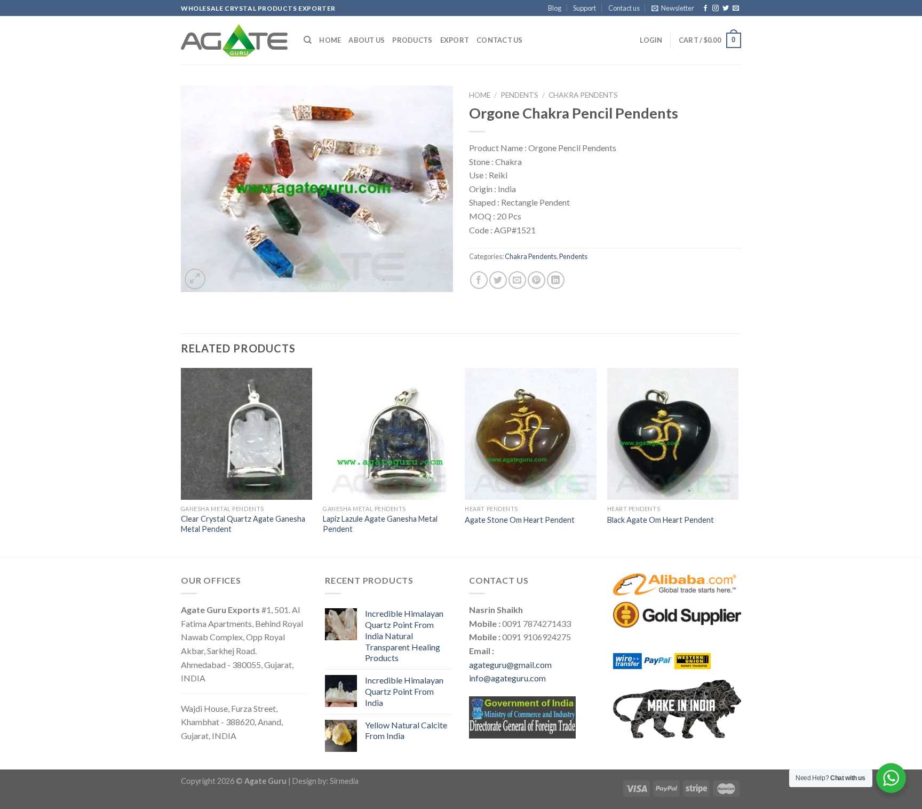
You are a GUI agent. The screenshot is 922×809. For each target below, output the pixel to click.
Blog (554, 8)
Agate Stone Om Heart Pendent (520, 519)
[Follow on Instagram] (715, 8)
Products (412, 40)
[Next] (738, 461)
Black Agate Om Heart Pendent (660, 519)
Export (455, 40)
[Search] (308, 40)
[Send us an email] (736, 8)
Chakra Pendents (583, 95)
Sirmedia (344, 781)
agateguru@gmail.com (510, 664)
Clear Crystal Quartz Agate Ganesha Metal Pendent (243, 523)
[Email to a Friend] (517, 280)
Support (584, 8)
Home (330, 40)
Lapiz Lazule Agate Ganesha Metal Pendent (380, 523)
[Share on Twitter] (498, 280)
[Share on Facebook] (479, 280)
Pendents (519, 95)
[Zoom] (195, 279)
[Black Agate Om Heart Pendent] (673, 434)
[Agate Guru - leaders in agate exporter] (234, 40)
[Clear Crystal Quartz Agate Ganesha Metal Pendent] (247, 434)
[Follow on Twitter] (725, 8)
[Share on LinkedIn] (556, 280)
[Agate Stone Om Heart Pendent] (531, 434)
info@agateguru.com (507, 678)
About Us (366, 40)
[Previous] (181, 461)
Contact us (624, 8)
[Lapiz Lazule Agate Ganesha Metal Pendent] (389, 434)
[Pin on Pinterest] (536, 280)
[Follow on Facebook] (705, 8)
